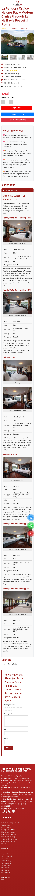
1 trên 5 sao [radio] (5, 707)
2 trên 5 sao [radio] (8, 707)
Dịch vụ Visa (5, 872)
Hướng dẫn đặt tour (8, 830)
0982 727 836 (12, 778)
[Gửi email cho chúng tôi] (13, 811)
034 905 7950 (24, 778)
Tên (5, 730)
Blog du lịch (5, 868)
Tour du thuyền (6, 863)
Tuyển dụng (5, 825)
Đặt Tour (17, 108)
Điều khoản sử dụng (8, 837)
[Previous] (4, 41)
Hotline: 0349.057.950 (17, 120)
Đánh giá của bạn (10, 705)
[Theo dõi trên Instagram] (6, 811)
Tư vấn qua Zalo (17, 114)
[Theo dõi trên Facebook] (3, 811)
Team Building (6, 861)
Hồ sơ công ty (6, 827)
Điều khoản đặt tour (8, 832)
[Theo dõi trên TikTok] (9, 811)
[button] (2, 3)
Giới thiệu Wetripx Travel (10, 823)
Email (6, 738)
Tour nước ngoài (7, 854)
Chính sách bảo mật (8, 841)
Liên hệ (3, 844)
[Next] (30, 41)
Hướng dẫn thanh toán (9, 834)
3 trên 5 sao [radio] (12, 707)
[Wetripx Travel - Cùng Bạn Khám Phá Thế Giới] (17, 3)
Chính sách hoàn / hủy (9, 839)
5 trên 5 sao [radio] (8, 711)
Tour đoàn (4, 858)
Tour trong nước (7, 856)
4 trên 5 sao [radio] (19, 707)
